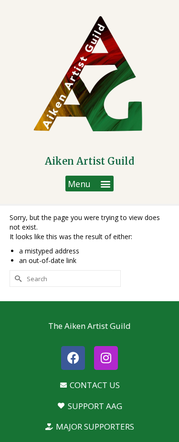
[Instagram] (106, 358)
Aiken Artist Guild (89, 161)
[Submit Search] (17, 278)
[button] (89, 183)
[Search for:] (65, 278)
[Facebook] (73, 358)
